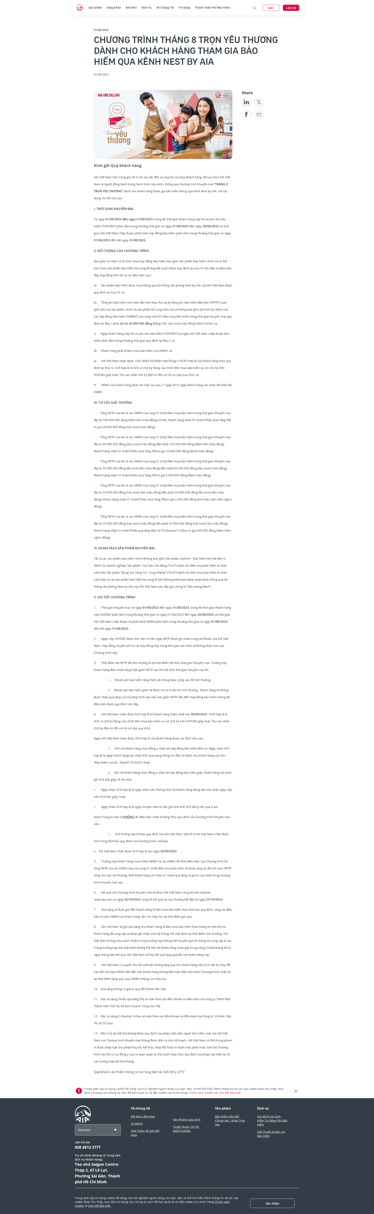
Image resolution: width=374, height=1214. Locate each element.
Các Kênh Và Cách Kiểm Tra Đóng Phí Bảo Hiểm (272, 1120)
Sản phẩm (95, 7)
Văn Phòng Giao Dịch (186, 1119)
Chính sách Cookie (201, 1093)
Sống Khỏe (114, 7)
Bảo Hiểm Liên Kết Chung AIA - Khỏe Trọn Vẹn (230, 1120)
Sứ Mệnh (137, 1123)
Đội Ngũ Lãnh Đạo (143, 1116)
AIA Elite (131, 7)
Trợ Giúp (185, 7)
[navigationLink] (80, 8)
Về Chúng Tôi (165, 7)
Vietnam (84, 1130)
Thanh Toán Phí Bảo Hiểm (212, 7)
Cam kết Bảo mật (230, 1093)
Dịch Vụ (146, 7)
